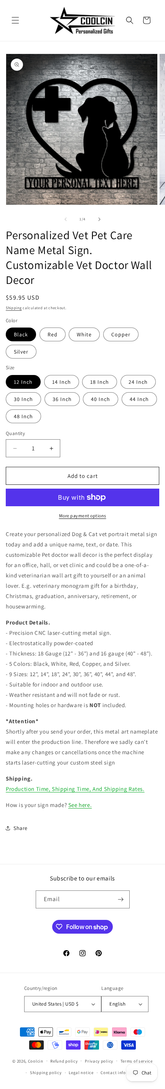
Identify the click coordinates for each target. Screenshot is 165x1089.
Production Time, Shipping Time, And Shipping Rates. (75, 788)
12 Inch (23, 381)
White (84, 334)
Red (53, 334)
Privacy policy (99, 1061)
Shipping (14, 307)
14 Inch (61, 381)
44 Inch (139, 399)
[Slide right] (99, 219)
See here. (80, 805)
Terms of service (136, 1061)
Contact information (121, 1072)
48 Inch (23, 416)
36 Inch (62, 399)
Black (21, 334)
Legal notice (81, 1072)
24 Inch (138, 381)
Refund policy (64, 1061)
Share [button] (20, 828)
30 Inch (23, 399)
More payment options (82, 515)
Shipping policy (46, 1072)
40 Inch (100, 399)
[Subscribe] (120, 899)
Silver (21, 351)
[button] (15, 20)
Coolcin (35, 1060)
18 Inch (99, 381)
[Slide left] (65, 219)
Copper (120, 334)
